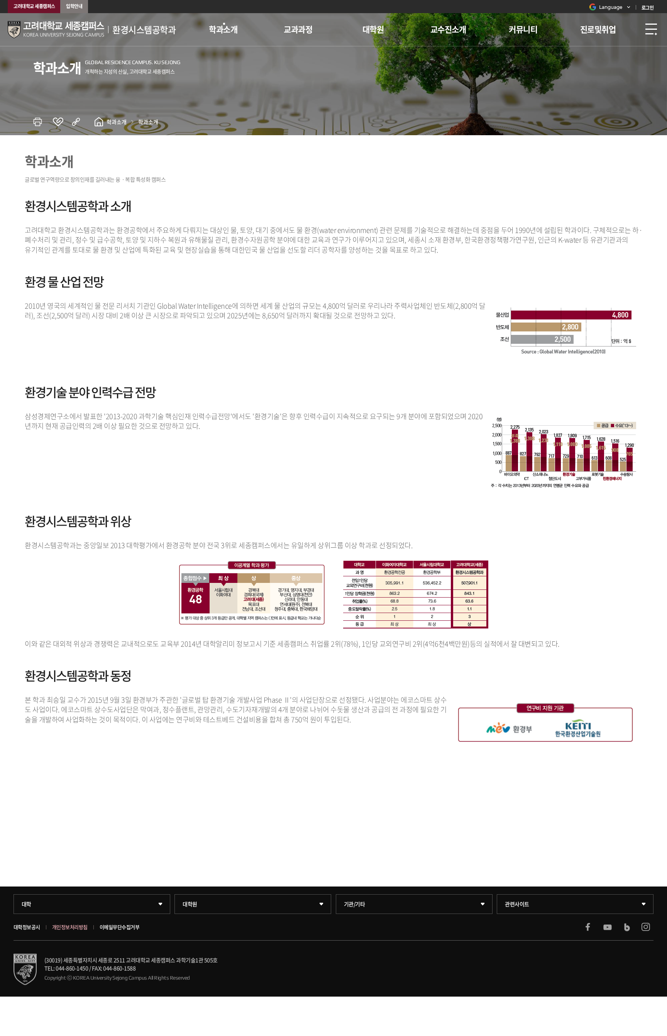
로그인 (648, 7)
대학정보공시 (27, 927)
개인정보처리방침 (70, 927)
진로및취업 (598, 29)
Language (610, 7)
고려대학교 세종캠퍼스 (34, 6)
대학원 (373, 29)
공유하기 (81, 121)
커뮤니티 (523, 29)
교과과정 (298, 29)
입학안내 (74, 6)
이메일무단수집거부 (120, 927)
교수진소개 (448, 29)
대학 (26, 904)
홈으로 (99, 121)
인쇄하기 (42, 121)
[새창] (588, 927)
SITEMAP (651, 29)
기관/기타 (354, 904)
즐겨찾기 (62, 121)
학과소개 (223, 29)
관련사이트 (517, 904)
